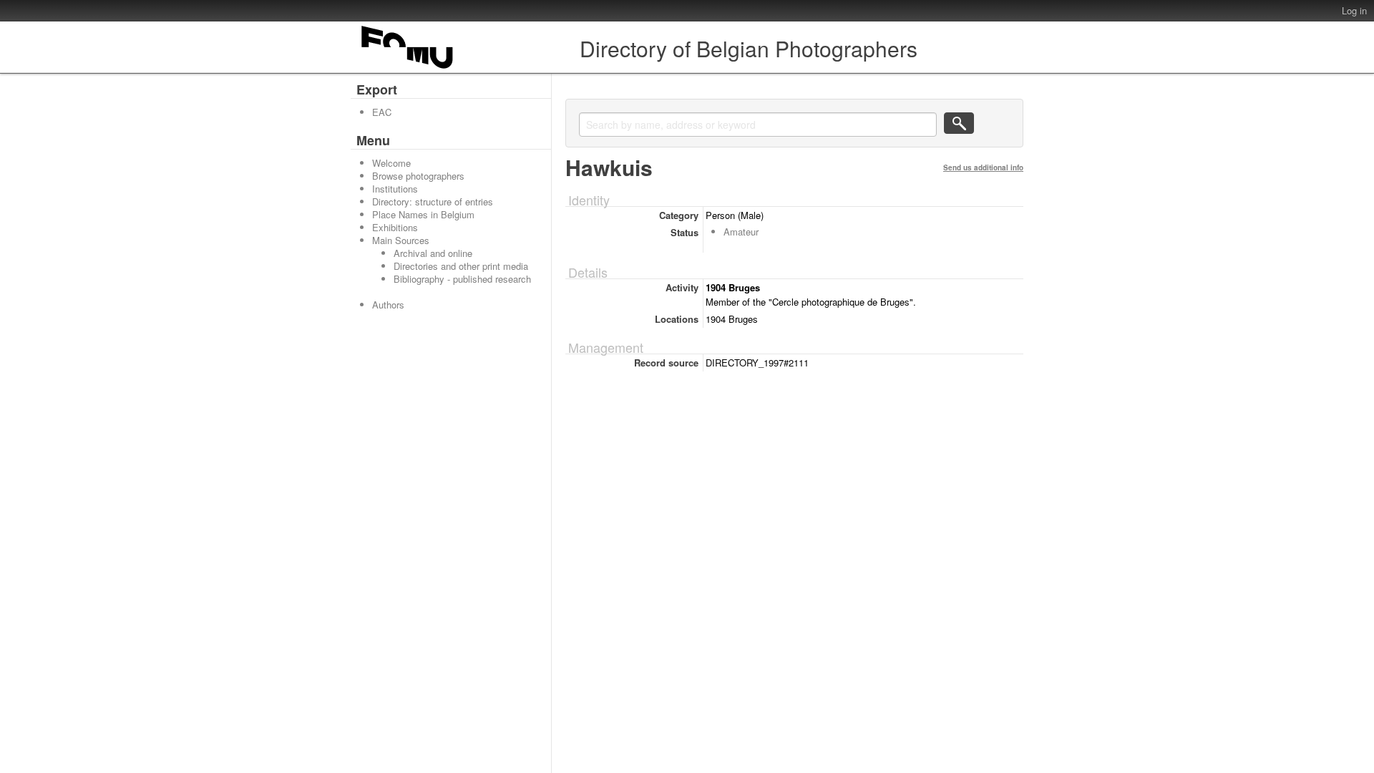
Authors (388, 304)
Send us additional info (983, 167)
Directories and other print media (461, 266)
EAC (381, 112)
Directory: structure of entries (432, 201)
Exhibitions (395, 227)
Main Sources (400, 240)
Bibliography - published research (462, 279)
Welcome (391, 163)
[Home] (408, 68)
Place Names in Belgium (423, 214)
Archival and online (433, 253)
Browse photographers (418, 176)
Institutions (395, 188)
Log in (1354, 10)
